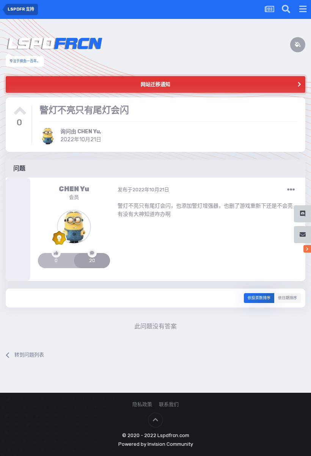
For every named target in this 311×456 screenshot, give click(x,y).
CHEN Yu (88, 131)
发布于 (143, 189)
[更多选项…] (291, 189)
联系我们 (169, 404)
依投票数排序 (259, 298)
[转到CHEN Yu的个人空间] (47, 136)
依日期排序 (287, 298)
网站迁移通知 (155, 84)
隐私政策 (142, 404)
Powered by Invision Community (155, 444)
